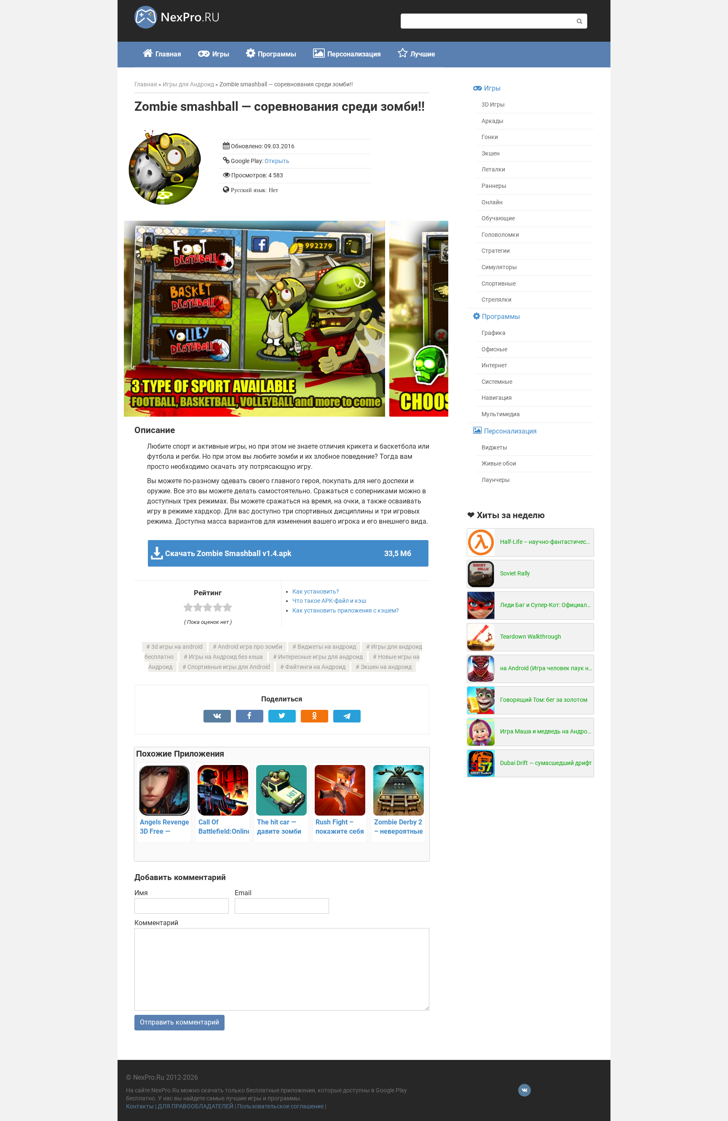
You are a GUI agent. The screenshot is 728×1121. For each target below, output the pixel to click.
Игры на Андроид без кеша (226, 657)
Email (243, 893)
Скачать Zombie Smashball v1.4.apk (288, 553)
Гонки (490, 137)
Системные (497, 381)
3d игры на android (177, 646)
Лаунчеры (496, 480)
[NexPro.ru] (176, 32)
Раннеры (494, 186)
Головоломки (500, 234)
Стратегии (496, 250)
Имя (141, 893)
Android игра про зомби (250, 646)
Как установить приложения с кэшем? (345, 610)
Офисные (494, 349)
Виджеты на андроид (326, 646)
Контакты (140, 1106)
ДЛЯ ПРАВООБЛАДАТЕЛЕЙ (195, 1106)
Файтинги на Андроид (315, 667)
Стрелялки (496, 299)
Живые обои (499, 463)
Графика (494, 333)
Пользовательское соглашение (280, 1106)
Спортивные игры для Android (228, 667)
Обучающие (498, 218)
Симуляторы (499, 267)
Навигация (497, 397)
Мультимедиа (501, 414)
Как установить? (315, 591)
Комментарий (156, 923)
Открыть (277, 161)
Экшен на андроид (386, 667)
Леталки (493, 169)
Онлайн (492, 202)
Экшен (491, 153)
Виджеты (494, 447)
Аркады (492, 121)
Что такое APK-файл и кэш (329, 600)
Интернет (494, 365)
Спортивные (499, 283)
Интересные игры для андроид (320, 657)
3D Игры (493, 104)
